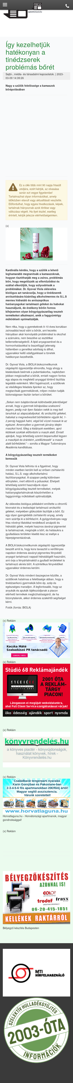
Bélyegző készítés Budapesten (21, 928)
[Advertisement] (36, 135)
